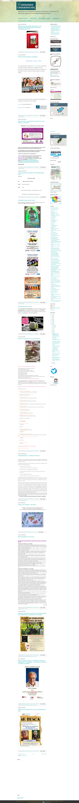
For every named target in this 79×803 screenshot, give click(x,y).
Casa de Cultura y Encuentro (55, 235)
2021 (52, 315)
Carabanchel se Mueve (54, 233)
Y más (50, 802)
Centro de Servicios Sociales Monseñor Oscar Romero (55, 262)
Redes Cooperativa (54, 291)
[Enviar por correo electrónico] (40, 52)
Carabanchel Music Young (25, 306)
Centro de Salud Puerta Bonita (55, 260)
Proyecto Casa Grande (54, 290)
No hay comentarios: (36, 115)
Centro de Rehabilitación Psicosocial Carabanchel (54, 253)
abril (52, 332)
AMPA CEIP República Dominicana (54, 212)
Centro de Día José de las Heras (56, 249)
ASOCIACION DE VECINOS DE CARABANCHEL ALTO (56, 342)
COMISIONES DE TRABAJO (25, 21)
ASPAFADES (53, 227)
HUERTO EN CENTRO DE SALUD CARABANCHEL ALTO (56, 360)
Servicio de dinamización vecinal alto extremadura (56, 297)
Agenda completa (52, 131)
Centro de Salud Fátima (54, 258)
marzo (53, 362)
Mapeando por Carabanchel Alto (55, 308)
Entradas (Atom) (24, 755)
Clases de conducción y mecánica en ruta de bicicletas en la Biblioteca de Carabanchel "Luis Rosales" (32, 614)
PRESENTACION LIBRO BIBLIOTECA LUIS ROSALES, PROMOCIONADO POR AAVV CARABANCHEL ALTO (29, 28)
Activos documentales (53, 75)
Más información (46, 802)
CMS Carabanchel (35, 65)
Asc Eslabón (53, 219)
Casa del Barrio (53, 236)
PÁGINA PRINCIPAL (23, 18)
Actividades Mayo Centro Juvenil (26, 200)
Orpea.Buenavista (53, 284)
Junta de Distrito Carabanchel (55, 280)
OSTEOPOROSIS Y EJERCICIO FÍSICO (29, 455)
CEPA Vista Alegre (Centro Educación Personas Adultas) (55, 271)
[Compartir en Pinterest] (44, 52)
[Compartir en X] (42, 52)
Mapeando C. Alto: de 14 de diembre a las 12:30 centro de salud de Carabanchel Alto (55, 33)
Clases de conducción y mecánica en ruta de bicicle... (55, 355)
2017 (52, 320)
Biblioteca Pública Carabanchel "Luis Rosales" (30, 656)
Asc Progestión (53, 222)
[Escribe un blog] (41, 52)
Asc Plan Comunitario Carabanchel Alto (54, 220)
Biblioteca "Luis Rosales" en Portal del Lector (55, 229)
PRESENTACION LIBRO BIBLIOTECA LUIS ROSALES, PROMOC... (55, 335)
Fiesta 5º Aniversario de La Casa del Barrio (29, 338)
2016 (52, 321)
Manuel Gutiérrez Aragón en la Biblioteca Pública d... (56, 357)
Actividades (22, 168)
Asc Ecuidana (53, 218)
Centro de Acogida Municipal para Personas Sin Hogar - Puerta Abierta (56, 242)
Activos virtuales (52, 73)
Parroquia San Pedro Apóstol (55, 285)
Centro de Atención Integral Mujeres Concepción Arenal (55, 248)
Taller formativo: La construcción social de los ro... (56, 339)
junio (53, 330)
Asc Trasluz (52, 224)
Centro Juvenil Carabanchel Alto (56, 265)
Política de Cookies (20, 798)
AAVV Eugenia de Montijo (55, 208)
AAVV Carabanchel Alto (54, 207)
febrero (53, 363)
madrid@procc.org (32, 159)
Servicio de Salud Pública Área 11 (56, 300)
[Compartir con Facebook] (43, 52)
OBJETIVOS (33, 18)
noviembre (53, 326)
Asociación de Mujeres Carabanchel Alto (54, 226)
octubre (53, 327)
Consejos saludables (24, 500)
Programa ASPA (53, 288)
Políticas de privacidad (20, 797)
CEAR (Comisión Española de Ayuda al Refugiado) (55, 240)
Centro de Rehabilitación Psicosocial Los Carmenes (55, 255)
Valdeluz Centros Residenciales (55, 301)
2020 (52, 316)
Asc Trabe (52, 223)
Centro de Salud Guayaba (55, 259)
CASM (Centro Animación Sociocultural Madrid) (55, 238)
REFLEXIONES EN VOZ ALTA (26, 537)
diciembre (53, 325)
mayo (53, 331)
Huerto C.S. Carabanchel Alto (55, 276)
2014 (52, 324)
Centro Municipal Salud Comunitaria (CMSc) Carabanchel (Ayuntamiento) (56, 269)
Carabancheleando (54, 234)
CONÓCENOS (56, 18)
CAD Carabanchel (53, 232)
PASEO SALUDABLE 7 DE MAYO (27, 504)
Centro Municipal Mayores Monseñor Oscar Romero (55, 267)
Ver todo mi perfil (52, 310)
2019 (52, 317)
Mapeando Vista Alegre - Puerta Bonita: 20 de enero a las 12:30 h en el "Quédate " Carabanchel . (56, 26)
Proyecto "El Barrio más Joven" (55, 289)
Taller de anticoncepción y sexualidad (27, 56)
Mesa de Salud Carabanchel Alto (56, 281)
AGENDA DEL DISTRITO (44, 18)
